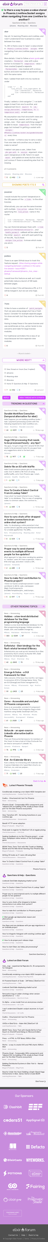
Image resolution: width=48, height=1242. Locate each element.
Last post (40, 390)
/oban (6, 427)
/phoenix (12, 26)
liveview (11, 380)
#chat (38, 533)
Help (23, 1235)
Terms (26, 1239)
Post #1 (41, 248)
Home (9, 384)
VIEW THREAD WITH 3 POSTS (31, 398)
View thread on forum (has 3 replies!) (21, 369)
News (6, 613)
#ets (6, 533)
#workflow (14, 427)
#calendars (15, 770)
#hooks (34, 715)
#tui (27, 659)
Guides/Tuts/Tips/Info (25, 794)
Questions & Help (19, 23)
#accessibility (9, 717)
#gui (31, 685)
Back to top (38, 781)
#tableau (30, 717)
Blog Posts (20, 826)
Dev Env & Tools (23, 998)
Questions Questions (36, 954)
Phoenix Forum (38, 869)
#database (15, 632)
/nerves (7, 685)
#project (25, 746)
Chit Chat (21, 832)
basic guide (35, 58)
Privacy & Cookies (38, 1239)
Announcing (15, 613)
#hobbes (35, 632)
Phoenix (20, 785)
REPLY (6, 398)
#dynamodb (8, 536)
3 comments (11, 169)
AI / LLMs (21, 1004)
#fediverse (16, 746)
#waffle (15, 477)
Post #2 (41, 295)
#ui (20, 715)
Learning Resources (9, 794)
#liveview (33, 26)
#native (38, 685)
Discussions (22, 842)
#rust (13, 659)
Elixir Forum (22, 960)
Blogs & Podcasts (8, 826)
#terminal (20, 659)
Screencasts (22, 819)
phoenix (10, 373)
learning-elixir (13, 377)
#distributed (25, 632)
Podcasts (19, 851)
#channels (16, 565)
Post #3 (41, 346)
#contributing (17, 594)
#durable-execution (26, 427)
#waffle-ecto (24, 477)
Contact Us (13, 1235)
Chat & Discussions (9, 832)
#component (20, 717)
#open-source (29, 594)
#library (7, 632)
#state (6, 688)
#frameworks (23, 685)
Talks (20, 983)
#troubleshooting (15, 533)
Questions (32, 23)
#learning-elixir (23, 26)
